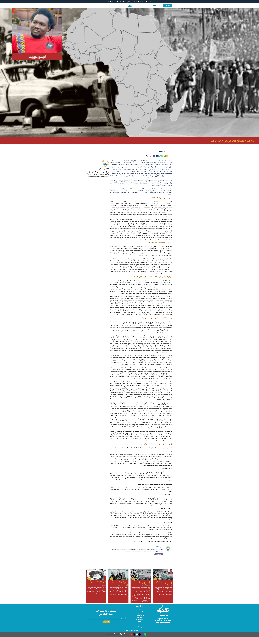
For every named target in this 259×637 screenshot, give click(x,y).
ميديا (139, 625)
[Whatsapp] (162, 156)
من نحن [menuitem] (160, 5)
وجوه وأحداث (139, 619)
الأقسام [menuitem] (155, 5)
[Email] (164, 156)
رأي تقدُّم (139, 613)
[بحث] (87, 5)
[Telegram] (159, 156)
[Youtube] (131, 634)
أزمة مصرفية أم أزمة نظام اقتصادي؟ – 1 (142, 583)
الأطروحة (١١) (164, 147)
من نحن (139, 610)
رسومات (139, 627)
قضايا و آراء (139, 623)
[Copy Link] (167, 156)
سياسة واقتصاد (140, 615)
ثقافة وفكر (139, 617)
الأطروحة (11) (159, 547)
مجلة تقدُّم (167, 5)
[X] (157, 156)
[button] (150, 156)
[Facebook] (154, 156)
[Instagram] (134, 634)
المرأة (139, 621)
